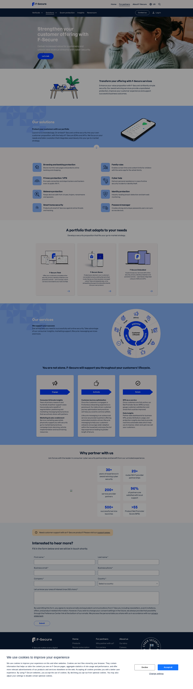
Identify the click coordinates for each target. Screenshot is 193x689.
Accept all (168, 667)
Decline (145, 667)
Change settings (156, 674)
